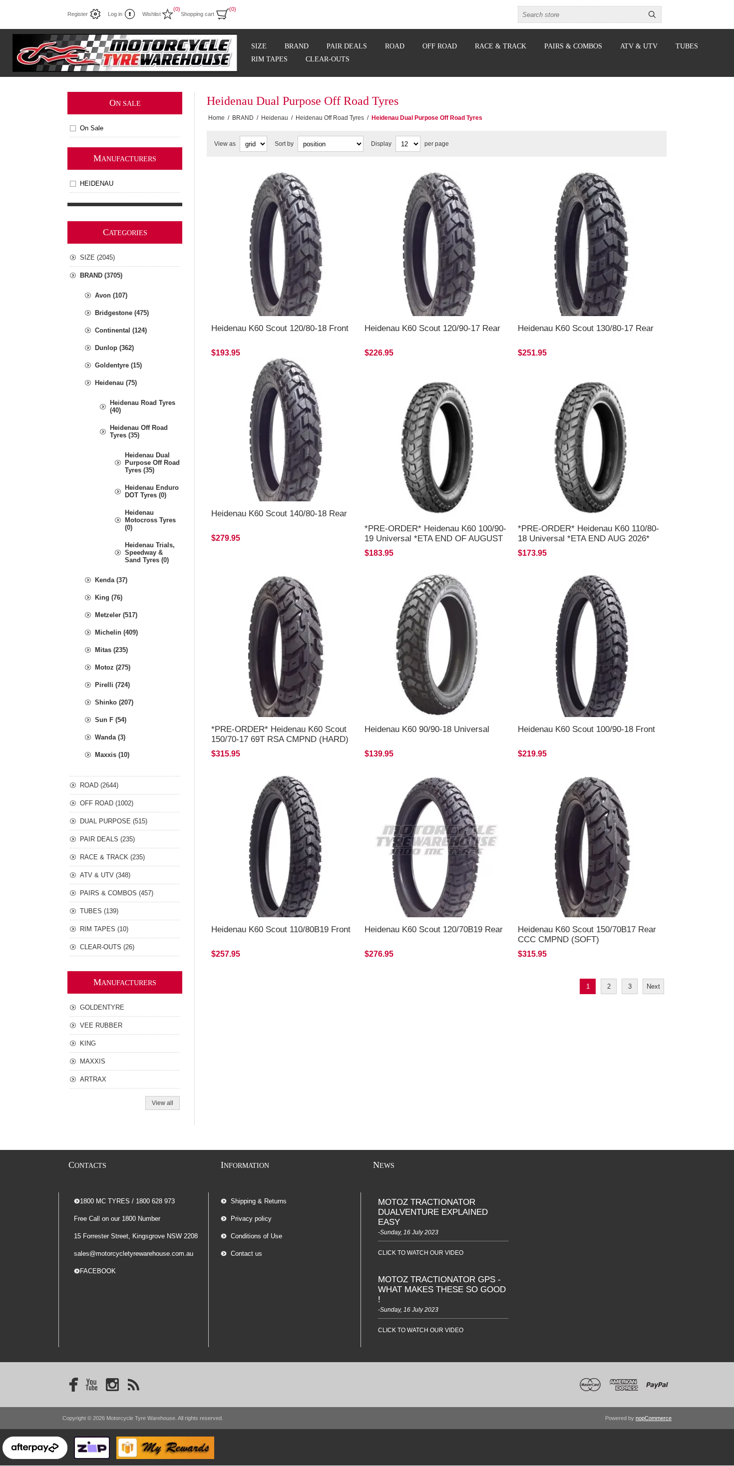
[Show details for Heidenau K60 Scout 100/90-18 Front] (590, 645)
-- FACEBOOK (95, 1271)
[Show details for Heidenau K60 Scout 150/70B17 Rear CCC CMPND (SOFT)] (590, 845)
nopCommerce (654, 1418)
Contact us (246, 1253)
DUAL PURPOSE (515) (113, 821)
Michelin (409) (116, 632)
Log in (115, 14)
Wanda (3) (110, 737)
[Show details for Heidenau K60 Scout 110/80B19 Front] (283, 845)
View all (162, 1103)
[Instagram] (112, 1385)
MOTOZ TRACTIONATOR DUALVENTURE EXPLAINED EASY (433, 1212)
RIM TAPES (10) (104, 929)
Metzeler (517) (116, 615)
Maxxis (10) (112, 754)
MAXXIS (92, 1061)
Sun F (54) (110, 720)
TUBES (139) (99, 911)
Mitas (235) (111, 650)
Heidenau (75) (116, 382)
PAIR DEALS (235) (107, 839)
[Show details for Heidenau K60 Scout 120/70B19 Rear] (437, 845)
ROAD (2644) (99, 785)
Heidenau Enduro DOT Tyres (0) (152, 491)
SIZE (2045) (97, 257)
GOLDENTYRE (102, 1007)
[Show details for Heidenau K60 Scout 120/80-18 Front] (283, 244)
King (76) (108, 597)
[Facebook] (70, 1385)
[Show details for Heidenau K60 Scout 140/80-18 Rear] (283, 430)
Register (77, 14)
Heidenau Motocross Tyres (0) (150, 520)
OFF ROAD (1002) (106, 803)
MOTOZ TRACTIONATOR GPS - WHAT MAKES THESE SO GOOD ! (442, 1289)
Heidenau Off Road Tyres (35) (139, 431)
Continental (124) (121, 330)
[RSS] (133, 1385)
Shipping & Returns (259, 1201)
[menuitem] (291, 1201)
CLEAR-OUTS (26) (107, 947)
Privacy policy (251, 1218)
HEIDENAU (96, 183)
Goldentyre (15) (118, 365)
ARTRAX (93, 1079)
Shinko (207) (114, 702)
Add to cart (314, 270)
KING (88, 1043)
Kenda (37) (111, 580)
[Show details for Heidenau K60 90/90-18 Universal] (437, 645)
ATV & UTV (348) (105, 875)
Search (652, 14)
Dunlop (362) (114, 348)
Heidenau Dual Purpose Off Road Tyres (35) (152, 462)
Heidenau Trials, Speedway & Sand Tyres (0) (150, 552)
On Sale (91, 128)
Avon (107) (111, 295)
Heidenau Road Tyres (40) (142, 406)
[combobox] (580, 14)
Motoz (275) (112, 667)
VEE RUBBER (101, 1025)
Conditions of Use (256, 1236)
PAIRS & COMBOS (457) (116, 893)
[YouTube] (91, 1385)
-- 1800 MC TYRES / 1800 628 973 (124, 1201)
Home (216, 117)
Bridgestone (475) (122, 313)
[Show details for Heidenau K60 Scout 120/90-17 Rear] (437, 244)
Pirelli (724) (112, 685)
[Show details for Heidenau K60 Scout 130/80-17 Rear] (590, 244)
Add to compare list (259, 270)
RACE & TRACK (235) (112, 857)
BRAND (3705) (101, 275)
